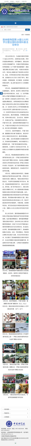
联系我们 (18, 1)
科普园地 (27, 34)
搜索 (27, 29)
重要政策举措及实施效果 (12, 26)
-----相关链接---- (6, 409)
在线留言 (12, 1)
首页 (22, 34)
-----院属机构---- (6, 413)
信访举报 (6, 1)
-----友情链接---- (6, 417)
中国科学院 (24, 1)
